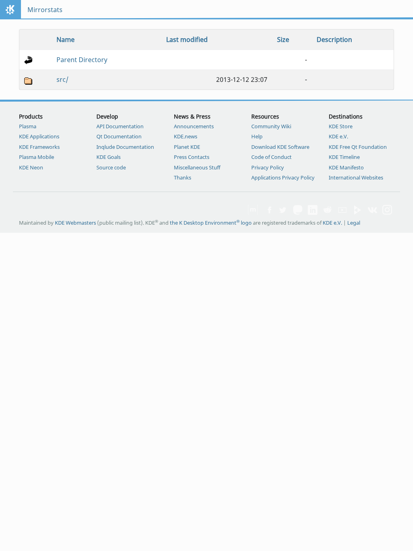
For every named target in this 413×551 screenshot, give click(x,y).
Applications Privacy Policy (283, 177)
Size (283, 39)
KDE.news (185, 136)
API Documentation (120, 126)
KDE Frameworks (39, 146)
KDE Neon (31, 167)
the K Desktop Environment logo (211, 222)
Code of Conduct (271, 157)
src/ (62, 79)
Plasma (27, 126)
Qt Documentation (119, 136)
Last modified (187, 39)
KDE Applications (39, 136)
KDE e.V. (338, 136)
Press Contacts (191, 157)
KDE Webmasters (75, 222)
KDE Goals (108, 157)
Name (65, 39)
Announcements (194, 126)
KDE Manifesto (346, 167)
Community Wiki (271, 126)
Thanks (182, 177)
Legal (353, 222)
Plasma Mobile (36, 157)
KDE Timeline (344, 157)
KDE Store (341, 126)
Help (257, 136)
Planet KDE (187, 146)
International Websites (356, 177)
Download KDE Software (280, 146)
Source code (111, 167)
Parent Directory (81, 59)
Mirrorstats (45, 9)
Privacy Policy (267, 167)
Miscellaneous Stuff (197, 167)
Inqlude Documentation (125, 146)
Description (334, 39)
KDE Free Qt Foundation (358, 146)
